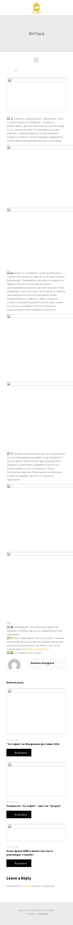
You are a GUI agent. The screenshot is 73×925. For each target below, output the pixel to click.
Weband (42, 913)
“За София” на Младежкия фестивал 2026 (32, 744)
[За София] (36, 8)
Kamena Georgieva (42, 663)
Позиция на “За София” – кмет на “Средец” (33, 806)
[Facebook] (36, 919)
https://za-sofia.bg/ (39, 649)
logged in (26, 885)
